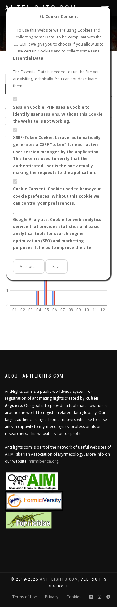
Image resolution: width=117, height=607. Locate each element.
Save (56, 266)
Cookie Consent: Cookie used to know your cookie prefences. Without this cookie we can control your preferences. (57, 196)
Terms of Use (24, 597)
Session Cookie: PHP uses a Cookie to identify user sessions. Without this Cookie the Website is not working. (58, 114)
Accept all (29, 266)
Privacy (51, 597)
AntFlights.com (59, 579)
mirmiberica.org (43, 461)
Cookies (73, 597)
